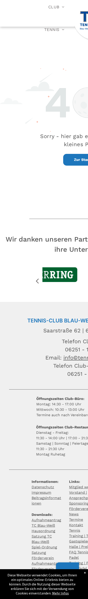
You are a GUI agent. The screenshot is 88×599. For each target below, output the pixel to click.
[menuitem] (56, 6)
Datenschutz (43, 487)
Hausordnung (43, 531)
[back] (37, 281)
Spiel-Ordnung (44, 547)
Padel (74, 557)
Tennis (74, 530)
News (74, 514)
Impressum (41, 492)
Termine (76, 519)
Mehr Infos (60, 593)
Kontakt (76, 525)
